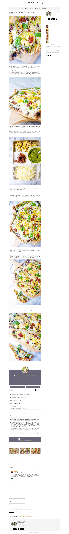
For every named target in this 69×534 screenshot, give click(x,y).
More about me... (56, 14)
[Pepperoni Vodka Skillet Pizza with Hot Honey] (36, 451)
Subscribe (48, 55)
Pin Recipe (33, 386)
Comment (10, 490)
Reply (12, 478)
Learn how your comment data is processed (26, 516)
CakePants (15, 471)
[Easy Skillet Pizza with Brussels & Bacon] (25, 451)
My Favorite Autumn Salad (53, 40)
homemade (21, 396)
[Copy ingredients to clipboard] (13, 390)
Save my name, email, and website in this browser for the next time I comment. (20, 509)
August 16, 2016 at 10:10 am (18, 472)
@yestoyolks (23, 440)
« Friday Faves (11, 464)
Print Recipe (27, 15)
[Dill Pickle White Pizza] (14, 451)
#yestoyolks (31, 440)
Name (10, 497)
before (27, 191)
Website (10, 504)
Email (10, 501)
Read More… (24, 525)
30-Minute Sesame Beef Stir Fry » (36, 464)
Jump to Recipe (23, 15)
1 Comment (17, 13)
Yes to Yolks (34, 3)
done (24, 191)
